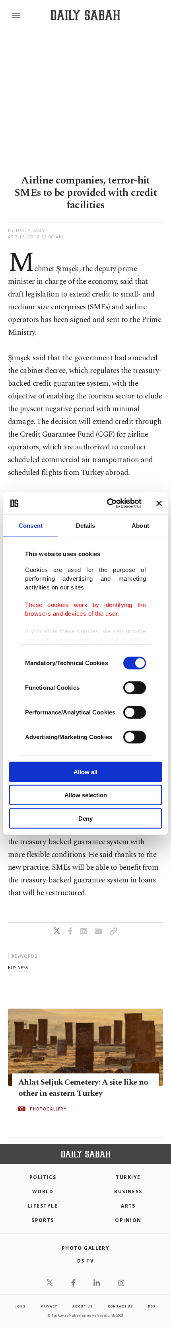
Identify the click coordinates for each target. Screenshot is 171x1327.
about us (82, 1306)
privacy (49, 1306)
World (42, 1191)
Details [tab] (85, 525)
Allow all (85, 771)
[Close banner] (159, 503)
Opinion (128, 1220)
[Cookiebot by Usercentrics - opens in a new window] (108, 503)
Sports (42, 1220)
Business (128, 1191)
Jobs (20, 1306)
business (18, 967)
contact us (120, 1306)
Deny (85, 818)
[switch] (134, 687)
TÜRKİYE (128, 1177)
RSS (151, 1306)
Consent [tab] (31, 525)
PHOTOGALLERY (48, 1109)
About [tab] (140, 525)
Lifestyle (43, 1205)
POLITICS (42, 1177)
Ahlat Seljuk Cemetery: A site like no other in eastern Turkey (83, 1087)
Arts (128, 1205)
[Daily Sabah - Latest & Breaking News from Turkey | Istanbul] (85, 15)
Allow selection (85, 795)
